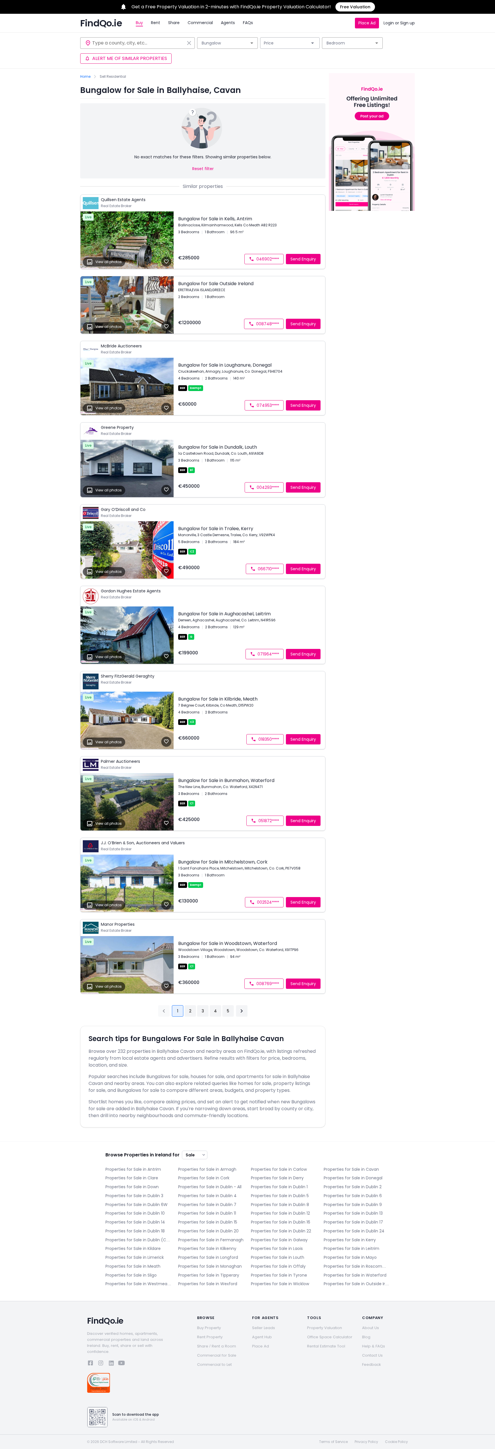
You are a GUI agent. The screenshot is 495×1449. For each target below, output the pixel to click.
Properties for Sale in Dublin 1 (279, 1187)
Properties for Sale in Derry (277, 1178)
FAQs (248, 22)
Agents (228, 22)
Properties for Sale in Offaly (278, 1266)
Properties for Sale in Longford (208, 1257)
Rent (155, 22)
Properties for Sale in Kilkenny (207, 1248)
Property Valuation (324, 1328)
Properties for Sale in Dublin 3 (134, 1195)
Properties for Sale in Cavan (351, 1169)
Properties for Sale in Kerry (350, 1240)
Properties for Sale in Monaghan (210, 1266)
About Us (370, 1328)
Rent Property (210, 1337)
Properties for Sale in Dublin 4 (207, 1195)
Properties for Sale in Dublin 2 (353, 1187)
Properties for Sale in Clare (131, 1178)
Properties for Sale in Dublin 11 (207, 1213)
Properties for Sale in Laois (277, 1248)
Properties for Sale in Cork (203, 1178)
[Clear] (189, 43)
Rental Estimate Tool (326, 1346)
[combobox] (138, 43)
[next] (241, 1011)
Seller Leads (263, 1328)
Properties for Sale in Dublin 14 (135, 1222)
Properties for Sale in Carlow (279, 1169)
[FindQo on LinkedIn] (111, 1363)
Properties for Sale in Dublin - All (209, 1187)
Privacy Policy (366, 1442)
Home (85, 77)
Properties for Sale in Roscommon (357, 1266)
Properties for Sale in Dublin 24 (354, 1231)
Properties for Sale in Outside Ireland (357, 1283)
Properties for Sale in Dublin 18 (135, 1231)
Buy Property (209, 1328)
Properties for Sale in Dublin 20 (208, 1231)
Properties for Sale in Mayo (350, 1257)
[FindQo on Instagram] (100, 1363)
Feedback (371, 1364)
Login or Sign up (399, 23)
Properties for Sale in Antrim (133, 1169)
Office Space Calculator (329, 1337)
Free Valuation (355, 7)
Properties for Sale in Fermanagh (210, 1240)
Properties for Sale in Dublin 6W (136, 1204)
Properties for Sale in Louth (277, 1257)
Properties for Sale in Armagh (207, 1169)
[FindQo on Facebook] (90, 1363)
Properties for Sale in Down (132, 1187)
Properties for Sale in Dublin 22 (281, 1231)
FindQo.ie (101, 23)
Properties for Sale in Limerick (134, 1257)
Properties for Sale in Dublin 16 (280, 1222)
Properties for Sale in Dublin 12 (280, 1213)
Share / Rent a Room (216, 1346)
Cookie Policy (396, 1442)
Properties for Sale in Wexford (207, 1283)
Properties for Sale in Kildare (133, 1248)
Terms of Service (333, 1442)
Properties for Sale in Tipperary (208, 1275)
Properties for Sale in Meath (132, 1266)
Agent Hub (262, 1337)
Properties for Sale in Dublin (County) (138, 1240)
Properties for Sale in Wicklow (280, 1283)
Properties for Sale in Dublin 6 (353, 1195)
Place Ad (367, 23)
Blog (366, 1337)
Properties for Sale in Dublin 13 (353, 1213)
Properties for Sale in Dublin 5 (280, 1195)
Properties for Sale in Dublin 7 (207, 1204)
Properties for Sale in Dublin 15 (207, 1222)
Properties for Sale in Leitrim (351, 1248)
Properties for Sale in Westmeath (138, 1283)
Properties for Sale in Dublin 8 (280, 1204)
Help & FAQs (373, 1346)
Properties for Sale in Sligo (131, 1275)
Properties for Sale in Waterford (355, 1275)
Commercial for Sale (216, 1355)
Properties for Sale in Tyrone (279, 1275)
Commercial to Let (214, 1364)
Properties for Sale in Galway (279, 1240)
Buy (139, 22)
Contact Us (372, 1355)
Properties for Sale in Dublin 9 (353, 1204)
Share (174, 22)
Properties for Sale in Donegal (353, 1178)
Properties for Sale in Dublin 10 (135, 1213)
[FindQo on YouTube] (121, 1363)
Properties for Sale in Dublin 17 (353, 1222)
